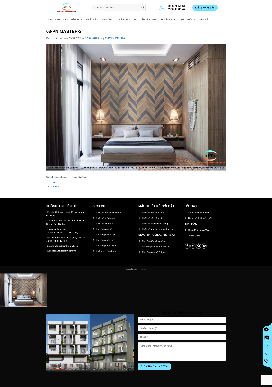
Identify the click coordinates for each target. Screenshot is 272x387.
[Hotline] (267, 362)
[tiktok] (267, 354)
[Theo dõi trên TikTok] (193, 246)
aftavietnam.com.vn (66, 250)
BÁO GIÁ (124, 19)
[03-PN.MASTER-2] (136, 107)
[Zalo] (267, 338)
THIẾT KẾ (91, 19)
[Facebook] (267, 330)
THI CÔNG (107, 19)
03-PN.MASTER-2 (115, 38)
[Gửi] (142, 7)
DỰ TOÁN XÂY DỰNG (146, 19)
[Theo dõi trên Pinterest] (198, 246)
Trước (51, 182)
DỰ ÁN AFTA (168, 19)
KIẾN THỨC (187, 19)
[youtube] (267, 346)
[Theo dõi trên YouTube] (204, 246)
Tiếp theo (53, 186)
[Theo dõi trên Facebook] (187, 246)
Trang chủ (53, 19)
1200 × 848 (91, 38)
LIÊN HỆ (203, 19)
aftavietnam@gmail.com (66, 246)
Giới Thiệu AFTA (72, 19)
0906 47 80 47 (61, 241)
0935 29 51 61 (62, 237)
